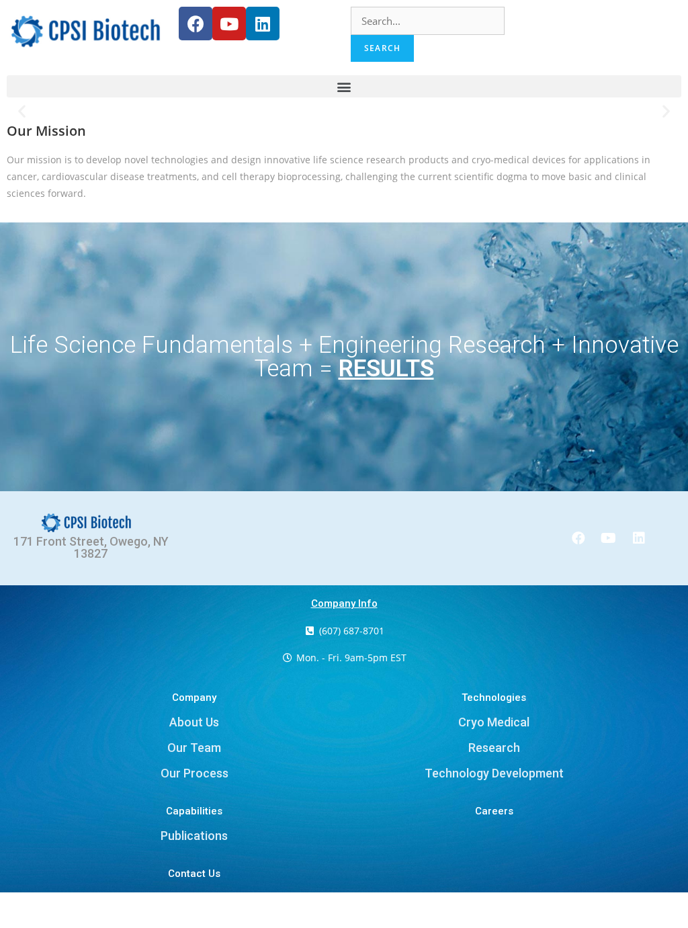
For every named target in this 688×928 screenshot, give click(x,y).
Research (494, 748)
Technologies (494, 697)
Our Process (194, 773)
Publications (194, 836)
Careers (494, 811)
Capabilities (194, 811)
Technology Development (494, 773)
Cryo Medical (493, 722)
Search (382, 48)
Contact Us (194, 874)
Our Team (194, 748)
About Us (194, 722)
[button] (344, 86)
